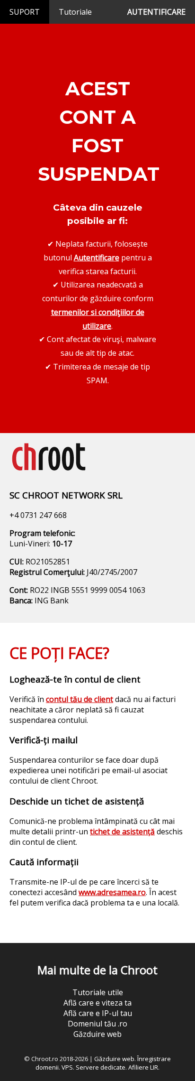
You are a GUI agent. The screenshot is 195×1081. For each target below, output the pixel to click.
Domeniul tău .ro (97, 1023)
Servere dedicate (100, 1067)
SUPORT (24, 12)
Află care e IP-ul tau (97, 1013)
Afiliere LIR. (144, 1067)
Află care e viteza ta (97, 1003)
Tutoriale (75, 12)
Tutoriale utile (97, 992)
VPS (67, 1067)
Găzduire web (97, 1034)
